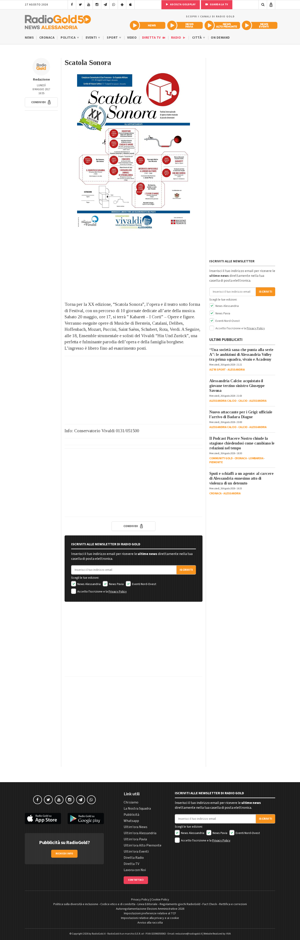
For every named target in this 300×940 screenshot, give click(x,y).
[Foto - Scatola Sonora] (133, 151)
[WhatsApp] (114, 4)
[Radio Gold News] (147, 25)
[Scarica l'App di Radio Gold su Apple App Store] (43, 818)
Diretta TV (152, 37)
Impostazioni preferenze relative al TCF (150, 913)
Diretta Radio (134, 857)
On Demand (220, 37)
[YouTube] (89, 4)
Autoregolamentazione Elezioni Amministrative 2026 (150, 909)
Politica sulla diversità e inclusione (75, 904)
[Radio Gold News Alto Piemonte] (222, 25)
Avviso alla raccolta (150, 922)
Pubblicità (131, 814)
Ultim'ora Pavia (135, 839)
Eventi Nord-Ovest (143, 584)
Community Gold (221, 458)
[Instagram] (97, 4)
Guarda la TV (218, 4)
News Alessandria (89, 584)
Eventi (92, 37)
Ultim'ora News (135, 827)
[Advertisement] (133, 266)
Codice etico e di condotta (117, 904)
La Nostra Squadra (137, 808)
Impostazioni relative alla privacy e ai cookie (150, 918)
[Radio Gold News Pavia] (185, 25)
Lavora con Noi (135, 870)
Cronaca (47, 37)
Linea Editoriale (147, 904)
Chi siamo (131, 802)
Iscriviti (186, 570)
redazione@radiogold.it (188, 934)
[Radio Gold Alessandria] (58, 21)
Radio (176, 37)
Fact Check (209, 904)
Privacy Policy (117, 591)
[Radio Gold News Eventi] (259, 25)
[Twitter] (80, 4)
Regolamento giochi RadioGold (180, 904)
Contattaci (136, 880)
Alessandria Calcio (222, 401)
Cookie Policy (160, 899)
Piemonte (215, 462)
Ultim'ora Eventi (136, 851)
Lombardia (256, 458)
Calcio (243, 401)
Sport (113, 37)
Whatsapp (131, 820)
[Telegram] (105, 4)
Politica (68, 37)
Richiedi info (64, 853)
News (29, 37)
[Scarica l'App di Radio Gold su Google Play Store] (86, 818)
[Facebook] (72, 4)
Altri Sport (217, 370)
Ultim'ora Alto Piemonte (142, 845)
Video (132, 37)
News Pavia (116, 584)
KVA (228, 934)
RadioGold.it (99, 934)
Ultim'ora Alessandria (140, 833)
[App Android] (122, 4)
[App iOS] (130, 4)
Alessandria (236, 370)
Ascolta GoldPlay (182, 4)
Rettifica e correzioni (233, 904)
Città (197, 37)
